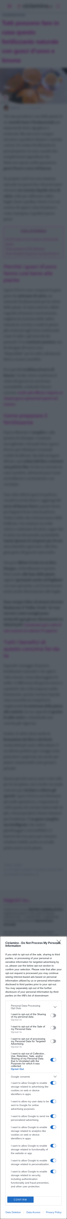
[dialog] (33, 1077)
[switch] (53, 1015)
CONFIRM (20, 1199)
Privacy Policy (53, 1212)
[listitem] (33, 1006)
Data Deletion (13, 1212)
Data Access (33, 1212)
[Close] (60, 943)
